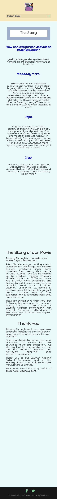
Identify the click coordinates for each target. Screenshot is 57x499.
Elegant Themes (24, 495)
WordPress (44, 495)
